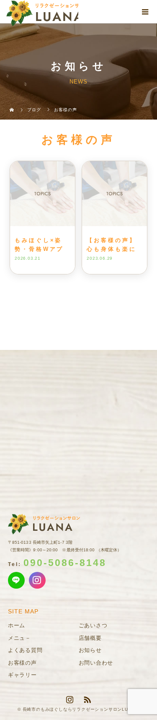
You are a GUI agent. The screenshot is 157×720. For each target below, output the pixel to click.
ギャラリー (22, 675)
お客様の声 (22, 663)
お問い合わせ (96, 663)
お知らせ (90, 650)
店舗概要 (90, 638)
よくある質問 (25, 650)
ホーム (16, 625)
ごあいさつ (93, 625)
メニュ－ (19, 638)
